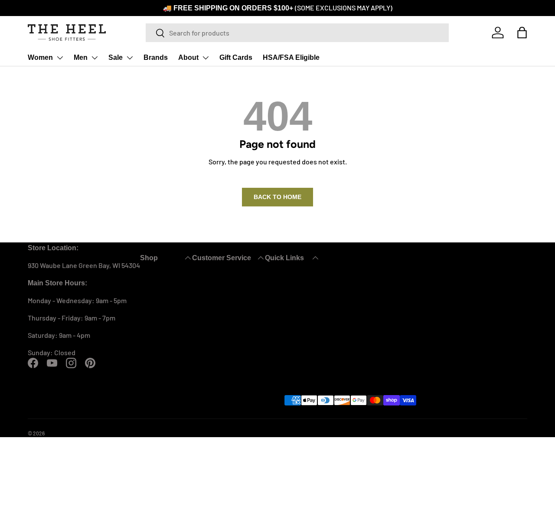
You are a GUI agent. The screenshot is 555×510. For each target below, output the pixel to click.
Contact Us (208, 279)
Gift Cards (235, 57)
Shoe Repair (283, 299)
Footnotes (281, 341)
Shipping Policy (215, 320)
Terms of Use (298, 433)
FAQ (198, 299)
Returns (204, 289)
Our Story (279, 279)
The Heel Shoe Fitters (69, 433)
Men (81, 57)
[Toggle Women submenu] (60, 57)
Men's (148, 289)
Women (40, 57)
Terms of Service (345, 433)
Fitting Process (288, 289)
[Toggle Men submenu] (94, 57)
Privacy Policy (393, 433)
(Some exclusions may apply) (343, 7)
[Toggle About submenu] (205, 57)
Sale (115, 57)
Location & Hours (291, 320)
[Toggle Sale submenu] (129, 57)
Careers (277, 331)
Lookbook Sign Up (292, 310)
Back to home (277, 196)
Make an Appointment (225, 310)
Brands (156, 57)
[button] (522, 32)
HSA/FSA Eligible (291, 57)
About (188, 57)
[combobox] (297, 32)
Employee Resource (445, 433)
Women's (153, 279)
